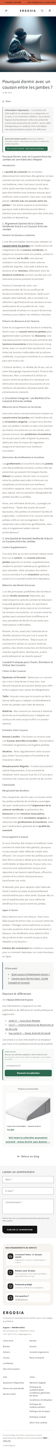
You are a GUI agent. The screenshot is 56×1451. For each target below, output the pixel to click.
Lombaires (8, 1363)
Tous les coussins (11, 1369)
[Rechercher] (42, 10)
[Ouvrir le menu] (6, 10)
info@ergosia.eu (21, 1299)
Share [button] (8, 101)
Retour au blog (30, 1156)
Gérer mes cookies (38, 1422)
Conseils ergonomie (39, 1352)
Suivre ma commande (13, 1388)
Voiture (6, 1352)
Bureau (6, 1346)
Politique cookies (38, 1417)
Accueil (33, 1346)
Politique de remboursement (37, 1405)
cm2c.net (7, 1440)
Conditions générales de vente (40, 1394)
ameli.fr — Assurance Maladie (24, 1020)
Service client (9, 1394)
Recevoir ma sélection (28, 1073)
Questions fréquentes (13, 1382)
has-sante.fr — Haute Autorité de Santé (29, 1033)
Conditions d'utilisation (41, 1400)
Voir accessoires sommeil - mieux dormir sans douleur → (26, 149)
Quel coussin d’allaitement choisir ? (30, 974)
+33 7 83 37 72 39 (10, 1334)
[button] (49, 10)
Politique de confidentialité (37, 1388)
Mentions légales (38, 1382)
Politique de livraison (40, 1411)
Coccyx (6, 1357)
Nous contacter (37, 1357)
